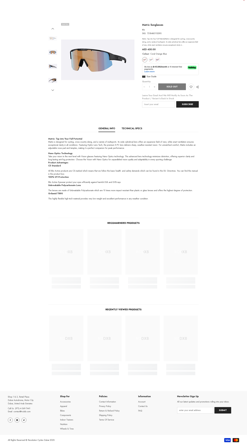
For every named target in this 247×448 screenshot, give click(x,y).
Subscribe (187, 104)
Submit (223, 410)
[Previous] (53, 29)
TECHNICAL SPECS (132, 128)
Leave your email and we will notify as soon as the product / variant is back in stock (167, 97)
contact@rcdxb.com (22, 411)
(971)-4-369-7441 (22, 408)
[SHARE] (196, 87)
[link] (66, 282)
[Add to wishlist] (191, 87)
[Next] (53, 90)
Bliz (143, 29)
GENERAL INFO (106, 128)
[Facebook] (10, 420)
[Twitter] (23, 420)
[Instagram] (17, 420)
